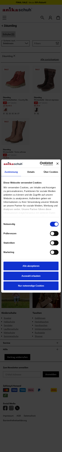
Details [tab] (31, 172)
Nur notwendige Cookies (31, 285)
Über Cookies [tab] (51, 172)
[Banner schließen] (57, 164)
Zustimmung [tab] (11, 172)
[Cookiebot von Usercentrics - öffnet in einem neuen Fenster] (40, 164)
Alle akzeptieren (31, 266)
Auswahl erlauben (31, 276)
